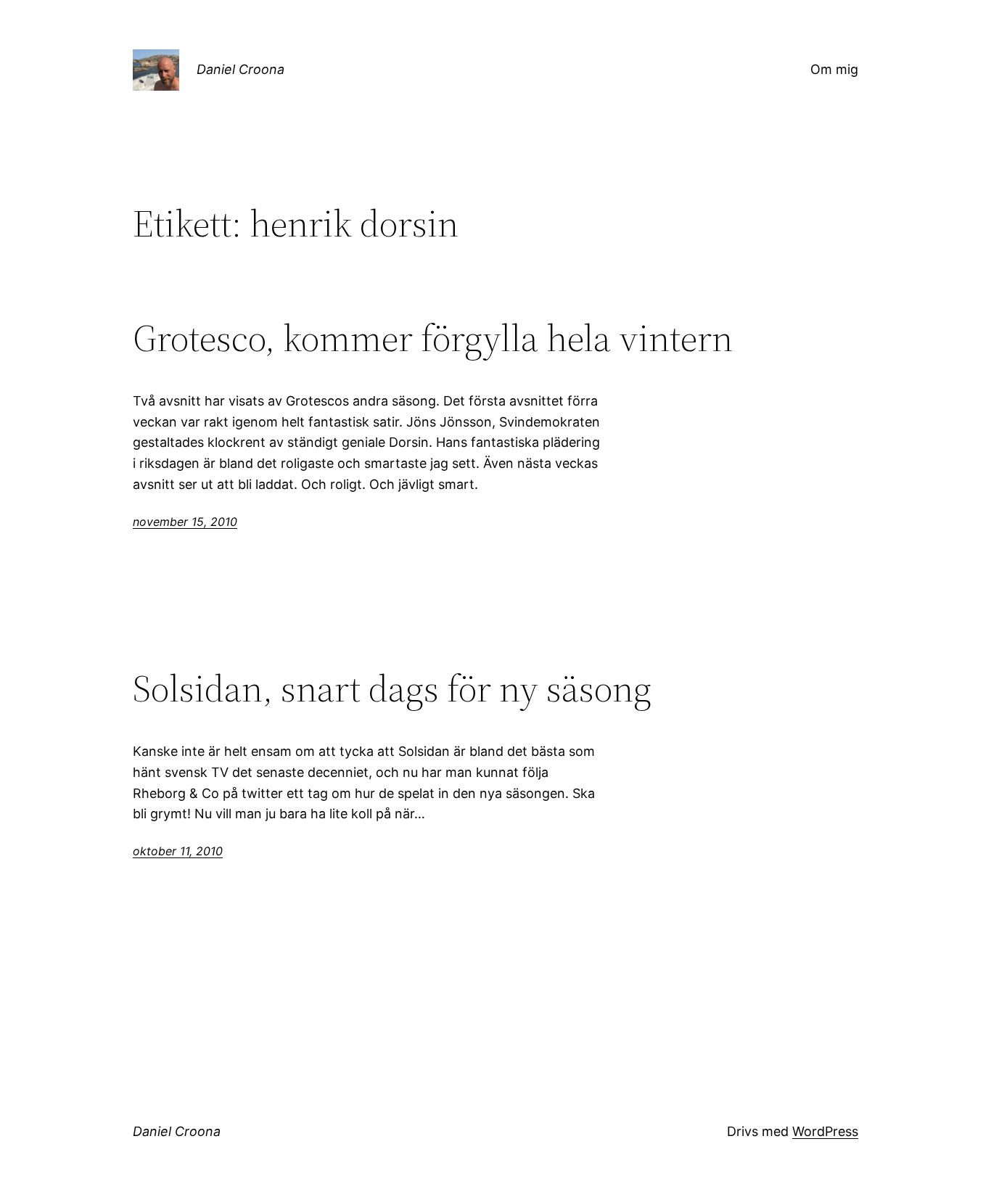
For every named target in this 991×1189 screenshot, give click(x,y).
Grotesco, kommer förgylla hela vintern (433, 338)
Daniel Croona (240, 69)
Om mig (834, 69)
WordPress (825, 1131)
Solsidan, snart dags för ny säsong (392, 688)
